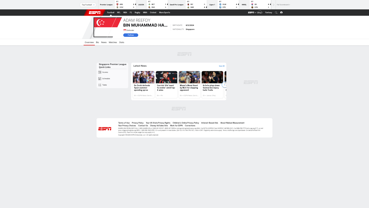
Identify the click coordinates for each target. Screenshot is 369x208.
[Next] (273, 4)
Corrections (190, 126)
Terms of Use (124, 123)
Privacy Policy (138, 123)
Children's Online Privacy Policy (186, 123)
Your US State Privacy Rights (158, 123)
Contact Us (143, 126)
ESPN (95, 12)
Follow (131, 35)
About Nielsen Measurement (232, 123)
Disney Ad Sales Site (159, 126)
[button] (276, 12)
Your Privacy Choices (127, 126)
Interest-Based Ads (209, 123)
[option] (143, 84)
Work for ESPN (176, 126)
